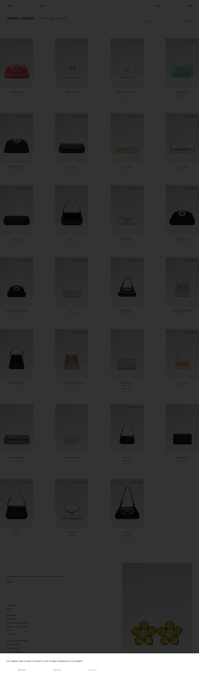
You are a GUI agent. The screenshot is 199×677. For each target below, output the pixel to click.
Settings (21, 669)
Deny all (57, 669)
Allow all (92, 669)
